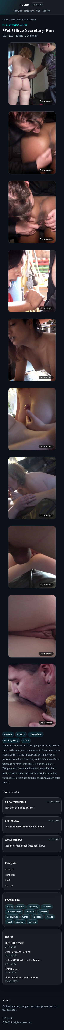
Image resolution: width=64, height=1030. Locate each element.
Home (5, 19)
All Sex (10, 906)
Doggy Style (12, 916)
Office (26, 740)
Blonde (49, 916)
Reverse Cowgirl (14, 911)
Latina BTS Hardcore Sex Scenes (23, 960)
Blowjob (18, 10)
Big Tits (46, 10)
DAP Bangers (12, 969)
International (35, 734)
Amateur (8, 734)
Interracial (37, 916)
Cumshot (43, 911)
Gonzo (25, 916)
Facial (9, 921)
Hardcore (29, 10)
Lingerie (32, 921)
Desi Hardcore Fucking (18, 951)
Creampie (30, 911)
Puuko (24, 5)
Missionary (33, 906)
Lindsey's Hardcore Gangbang (22, 977)
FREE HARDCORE (14, 943)
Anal (38, 10)
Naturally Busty (11, 740)
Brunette (47, 906)
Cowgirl (20, 906)
